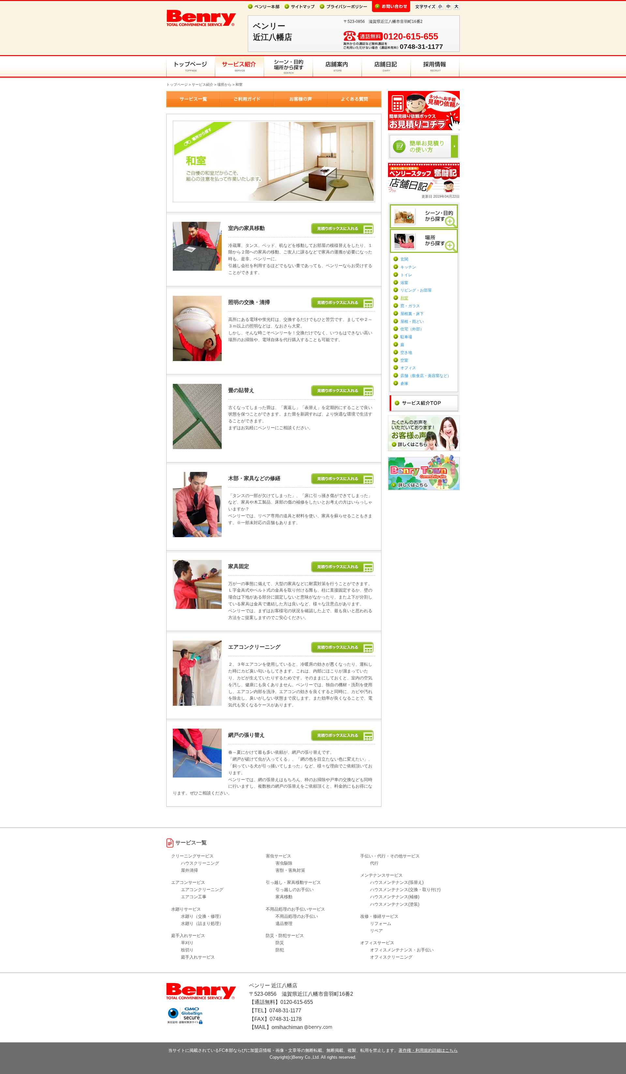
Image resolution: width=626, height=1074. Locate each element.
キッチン (408, 267)
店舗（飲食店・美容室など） (425, 375)
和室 (404, 298)
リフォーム (380, 923)
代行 (374, 863)
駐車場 (406, 337)
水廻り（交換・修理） (202, 916)
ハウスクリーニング (200, 863)
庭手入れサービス (198, 957)
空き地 (406, 352)
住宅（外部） (412, 329)
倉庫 (404, 383)
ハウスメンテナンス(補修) (394, 896)
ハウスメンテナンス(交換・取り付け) (405, 889)
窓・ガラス (410, 306)
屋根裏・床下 (412, 313)
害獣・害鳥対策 (290, 870)
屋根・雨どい (412, 321)
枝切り (187, 949)
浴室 (404, 282)
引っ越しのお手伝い (295, 889)
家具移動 (284, 896)
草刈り (187, 942)
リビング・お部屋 (416, 290)
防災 (280, 942)
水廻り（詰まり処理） (202, 923)
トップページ (177, 84)
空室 (404, 360)
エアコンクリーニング (202, 889)
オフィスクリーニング (391, 957)
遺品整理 (284, 923)
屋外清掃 (189, 870)
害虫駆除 (284, 863)
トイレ (406, 275)
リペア (376, 930)
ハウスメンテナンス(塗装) (394, 904)
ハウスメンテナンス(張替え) (397, 882)
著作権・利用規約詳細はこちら (428, 1050)
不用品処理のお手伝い (297, 916)
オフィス (408, 368)
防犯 (280, 949)
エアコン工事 (193, 896)
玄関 (404, 259)
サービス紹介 (202, 84)
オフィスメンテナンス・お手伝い (402, 949)
